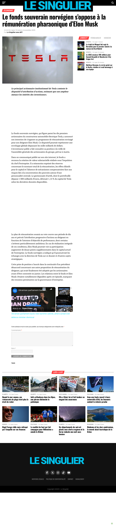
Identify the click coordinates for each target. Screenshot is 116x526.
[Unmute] (60, 294)
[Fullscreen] (70, 294)
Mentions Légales (38, 479)
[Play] (57, 294)
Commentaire (16, 330)
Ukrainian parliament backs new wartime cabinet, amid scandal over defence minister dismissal (33, 290)
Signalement (79, 479)
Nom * (13, 348)
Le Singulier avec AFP (15, 32)
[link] (15, 290)
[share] (51, 289)
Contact (70, 479)
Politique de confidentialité (55, 479)
